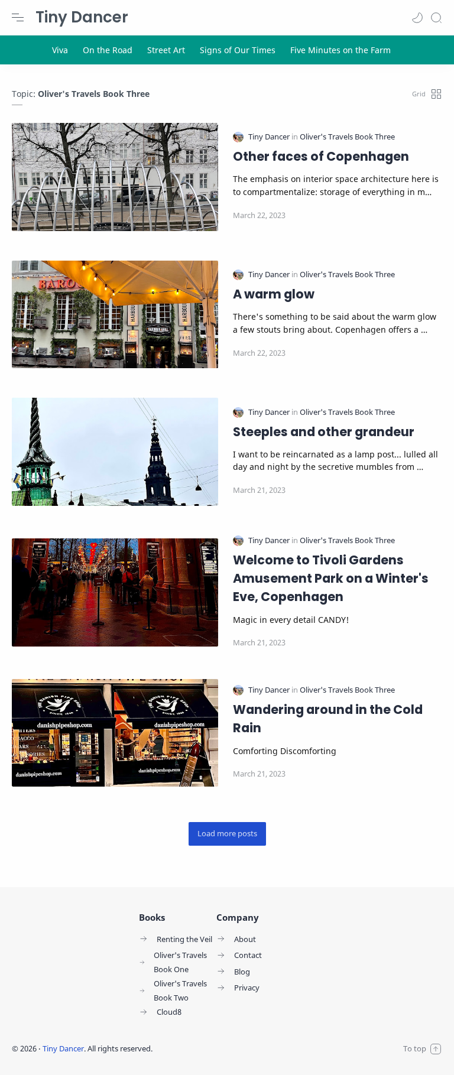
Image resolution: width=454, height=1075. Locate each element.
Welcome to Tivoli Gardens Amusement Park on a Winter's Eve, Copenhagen (331, 578)
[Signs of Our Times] (237, 50)
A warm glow (273, 294)
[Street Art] (166, 50)
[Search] (436, 18)
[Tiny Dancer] (269, 137)
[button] (417, 18)
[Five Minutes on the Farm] (340, 50)
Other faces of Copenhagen (321, 156)
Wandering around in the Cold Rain (328, 718)
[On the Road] (107, 50)
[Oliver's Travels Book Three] (347, 137)
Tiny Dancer (81, 17)
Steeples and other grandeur (323, 431)
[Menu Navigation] (18, 18)
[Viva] (60, 50)
